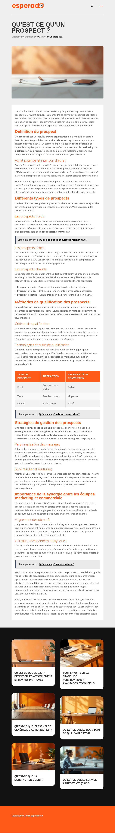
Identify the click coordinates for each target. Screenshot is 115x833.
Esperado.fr (17, 36)
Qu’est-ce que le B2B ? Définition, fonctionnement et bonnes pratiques (33, 676)
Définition (30, 36)
